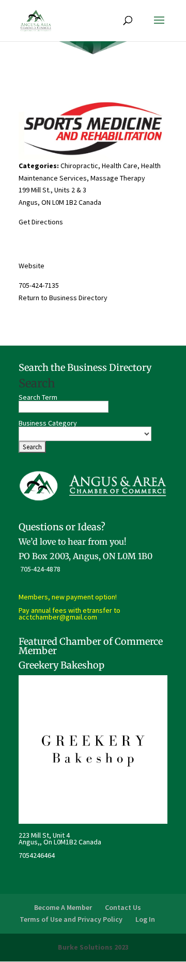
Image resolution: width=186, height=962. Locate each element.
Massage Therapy (117, 178)
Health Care (119, 165)
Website (31, 265)
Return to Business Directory (63, 297)
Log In (145, 919)
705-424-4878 (40, 569)
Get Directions (41, 221)
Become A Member (63, 907)
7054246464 (37, 855)
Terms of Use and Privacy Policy (71, 919)
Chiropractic (79, 165)
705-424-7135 (39, 285)
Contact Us (123, 907)
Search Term (38, 397)
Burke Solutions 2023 (93, 947)
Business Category (48, 423)
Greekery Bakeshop (61, 665)
